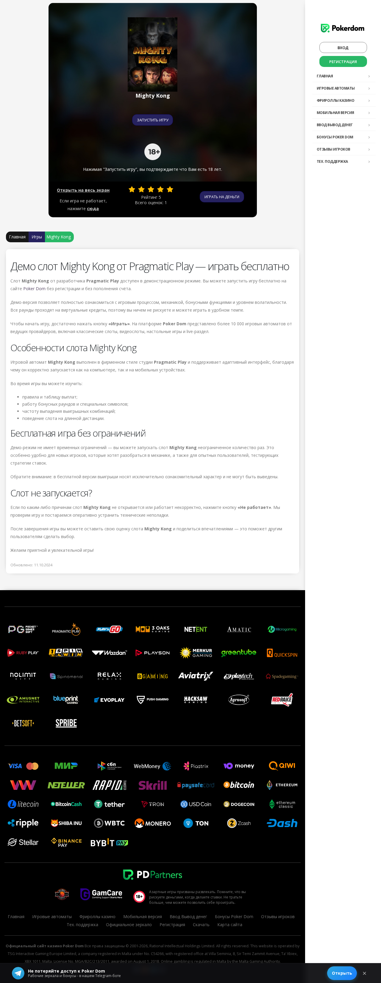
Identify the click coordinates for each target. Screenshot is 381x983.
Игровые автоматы (336, 88)
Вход (343, 47)
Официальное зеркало (129, 924)
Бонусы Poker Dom (335, 137)
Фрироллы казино (336, 100)
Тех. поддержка (332, 161)
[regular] (151, 189)
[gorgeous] (170, 189)
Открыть (342, 973)
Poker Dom (34, 288)
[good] (160, 189)
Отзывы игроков (333, 149)
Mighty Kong (58, 237)
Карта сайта (229, 924)
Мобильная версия (335, 112)
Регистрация (343, 61)
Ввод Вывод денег (335, 124)
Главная (325, 76)
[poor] (141, 189)
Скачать (201, 924)
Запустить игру (152, 120)
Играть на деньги (221, 196)
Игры (37, 237)
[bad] (132, 189)
